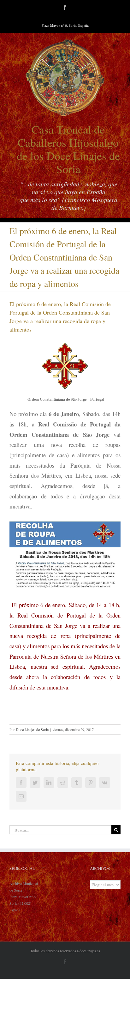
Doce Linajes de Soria (32, 729)
